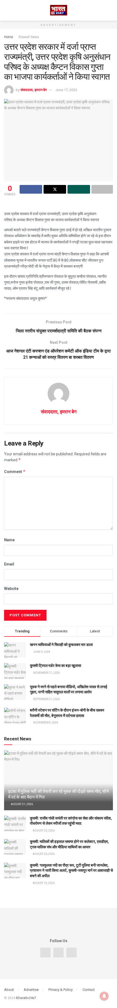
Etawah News (29, 37)
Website (11, 588)
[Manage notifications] (104, 996)
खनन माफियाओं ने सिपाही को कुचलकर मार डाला (61, 644)
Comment (15, 471)
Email (9, 564)
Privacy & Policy (60, 990)
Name (9, 540)
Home (8, 37)
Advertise (31, 990)
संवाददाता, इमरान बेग (33, 90)
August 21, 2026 (21, 804)
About (9, 990)
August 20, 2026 (43, 830)
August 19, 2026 (43, 883)
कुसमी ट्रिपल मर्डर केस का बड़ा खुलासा (55, 665)
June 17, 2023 (66, 90)
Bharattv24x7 (26, 998)
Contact (88, 990)
